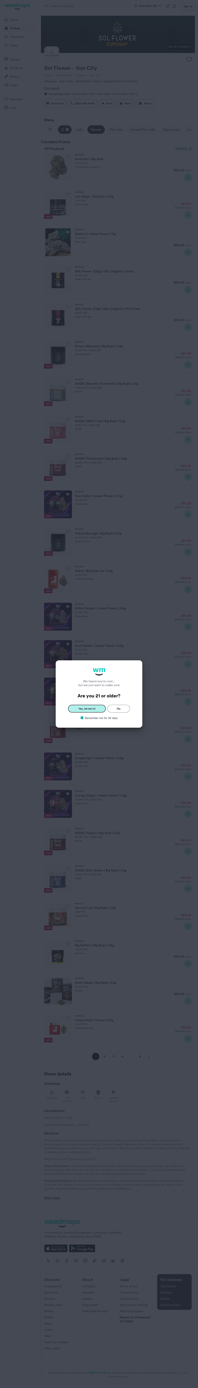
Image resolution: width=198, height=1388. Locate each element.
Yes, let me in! (87, 708)
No (118, 708)
